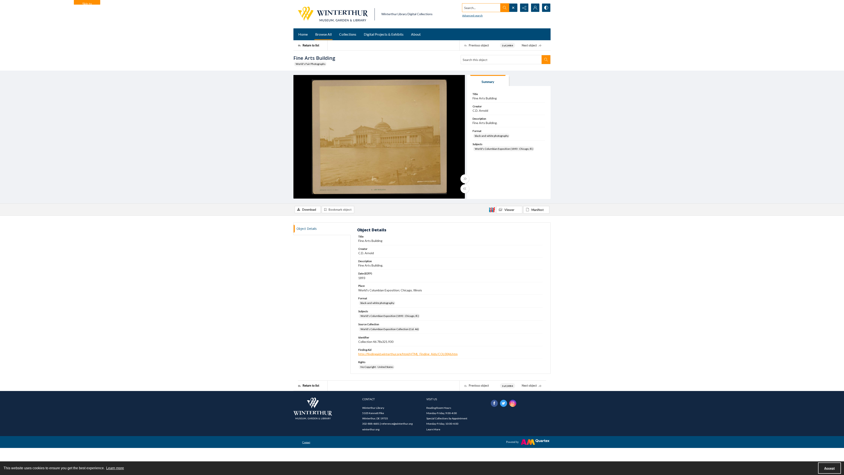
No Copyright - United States (376, 367)
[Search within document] (546, 59)
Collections (347, 34)
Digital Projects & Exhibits (384, 34)
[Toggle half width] (464, 188)
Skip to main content (87, 3)
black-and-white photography (492, 135)
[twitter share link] (503, 403)
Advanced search (472, 15)
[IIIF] (491, 209)
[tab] (488, 80)
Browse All (323, 34)
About (416, 34)
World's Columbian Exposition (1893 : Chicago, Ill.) (504, 148)
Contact (306, 442)
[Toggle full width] (464, 178)
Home (303, 34)
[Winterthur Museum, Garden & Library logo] (333, 14)
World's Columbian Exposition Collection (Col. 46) (389, 329)
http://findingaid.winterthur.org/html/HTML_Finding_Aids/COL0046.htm (408, 354)
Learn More (433, 429)
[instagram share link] (512, 403)
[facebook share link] (494, 403)
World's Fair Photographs (311, 64)
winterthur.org (370, 429)
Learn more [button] (115, 468)
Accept (829, 468)
